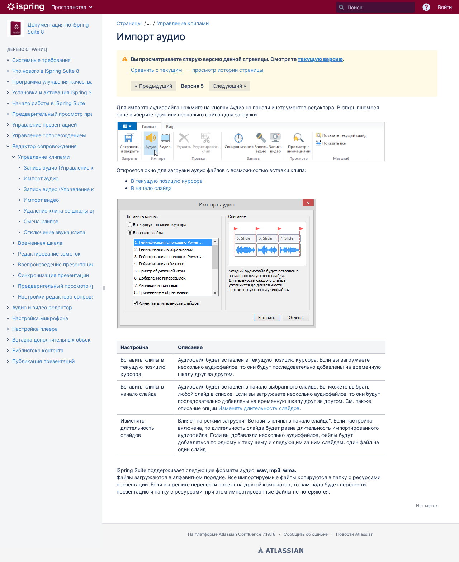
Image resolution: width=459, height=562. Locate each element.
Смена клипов (41, 221)
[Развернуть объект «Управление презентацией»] (8, 125)
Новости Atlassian (354, 534)
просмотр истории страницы (228, 70)
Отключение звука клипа (54, 232)
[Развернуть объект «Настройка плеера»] (8, 329)
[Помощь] (426, 7)
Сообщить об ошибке (306, 534)
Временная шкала (40, 243)
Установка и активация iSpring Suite (56, 92)
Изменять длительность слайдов (258, 408)
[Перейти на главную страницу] (26, 7)
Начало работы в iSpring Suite (48, 103)
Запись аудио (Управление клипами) (69, 168)
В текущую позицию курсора (167, 181)
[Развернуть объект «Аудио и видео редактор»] (8, 307)
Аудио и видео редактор (42, 307)
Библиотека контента (37, 350)
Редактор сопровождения (44, 146)
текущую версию (320, 59)
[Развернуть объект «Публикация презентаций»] (8, 361)
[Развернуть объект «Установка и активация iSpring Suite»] (8, 92)
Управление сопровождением (49, 135)
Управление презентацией (44, 125)
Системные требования (41, 60)
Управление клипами (44, 157)
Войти (445, 7)
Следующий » (229, 86)
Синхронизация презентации (53, 275)
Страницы (129, 23)
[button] (147, 23)
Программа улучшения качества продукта (65, 81)
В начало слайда (151, 188)
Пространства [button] (68, 7)
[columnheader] (145, 347)
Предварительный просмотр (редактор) (67, 286)
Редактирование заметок (49, 254)
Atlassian (280, 550)
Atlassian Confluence (240, 534)
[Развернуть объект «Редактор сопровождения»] (8, 146)
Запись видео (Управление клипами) (69, 189)
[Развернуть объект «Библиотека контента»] (8, 350)
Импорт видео (41, 200)
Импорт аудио (41, 178)
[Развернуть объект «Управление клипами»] (13, 157)
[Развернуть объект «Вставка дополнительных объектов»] (8, 340)
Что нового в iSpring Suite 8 (45, 71)
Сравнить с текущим (156, 70)
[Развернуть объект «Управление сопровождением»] (8, 135)
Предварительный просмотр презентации (63, 114)
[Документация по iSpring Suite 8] (15, 28)
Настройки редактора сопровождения (65, 297)
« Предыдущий (153, 86)
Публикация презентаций (43, 361)
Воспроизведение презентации (56, 264)
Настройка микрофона (40, 318)
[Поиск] (341, 7)
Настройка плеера (35, 329)
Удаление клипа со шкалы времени (67, 211)
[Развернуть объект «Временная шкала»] (13, 243)
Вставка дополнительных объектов (55, 340)
